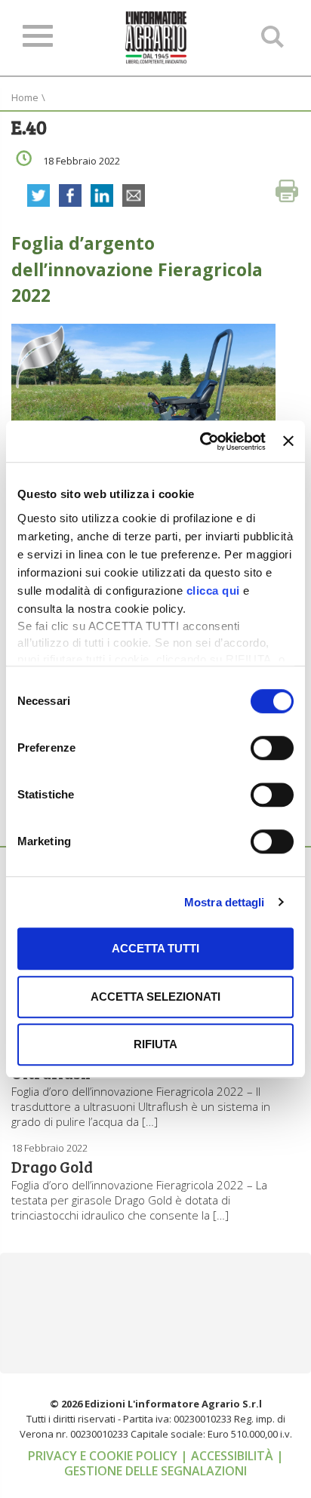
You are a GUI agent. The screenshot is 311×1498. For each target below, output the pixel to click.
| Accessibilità (228, 1455)
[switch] (272, 748)
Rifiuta (155, 1044)
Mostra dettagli (224, 902)
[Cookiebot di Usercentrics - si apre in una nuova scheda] (201, 441)
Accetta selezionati (155, 996)
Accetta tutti (155, 948)
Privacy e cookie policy (104, 1455)
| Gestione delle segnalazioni (174, 1463)
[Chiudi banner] (288, 441)
